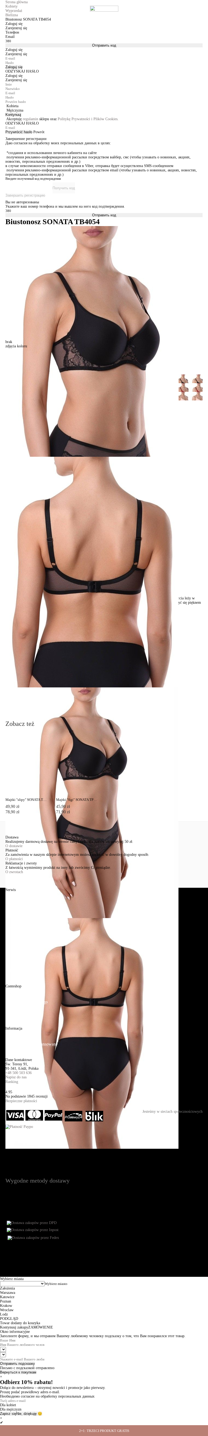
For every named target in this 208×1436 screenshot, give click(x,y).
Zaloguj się (13, 67)
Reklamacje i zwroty (23, 927)
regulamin (30, 119)
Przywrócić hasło (18, 132)
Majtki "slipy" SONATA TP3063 (26, 800)
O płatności (14, 859)
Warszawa (7, 1293)
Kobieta (12, 106)
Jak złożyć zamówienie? (26, 894)
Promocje (13, 959)
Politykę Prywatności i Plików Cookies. (88, 119)
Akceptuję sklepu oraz (62, 119)
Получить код (64, 188)
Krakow (6, 1306)
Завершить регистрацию (25, 195)
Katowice (7, 1297)
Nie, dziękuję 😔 (29, 1414)
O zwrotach (14, 872)
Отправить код (104, 45)
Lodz (4, 1314)
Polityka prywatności (23, 949)
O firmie (12, 991)
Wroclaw (7, 1310)
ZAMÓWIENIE (40, 1327)
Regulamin (14, 938)
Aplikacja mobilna (21, 1023)
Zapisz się (8, 1414)
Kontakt (12, 1055)
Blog (9, 1012)
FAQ (9, 981)
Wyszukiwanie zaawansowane (31, 1044)
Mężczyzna (14, 110)
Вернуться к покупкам (18, 1372)
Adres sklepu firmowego (26, 1002)
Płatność (12, 905)
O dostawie (13, 846)
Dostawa (13, 916)
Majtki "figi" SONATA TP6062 (77, 800)
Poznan (5, 1301)
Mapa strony (16, 1033)
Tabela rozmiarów (20, 970)
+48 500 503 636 (18, 1073)
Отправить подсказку (17, 1364)
